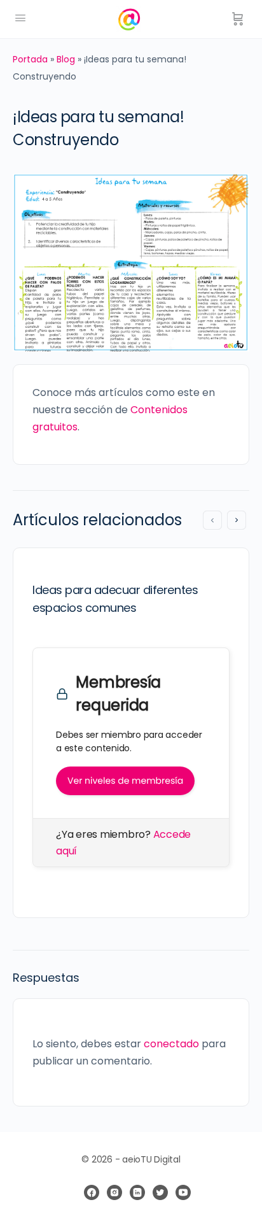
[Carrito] (238, 19)
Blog (66, 59)
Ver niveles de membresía (125, 780)
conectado (171, 1043)
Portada (30, 59)
